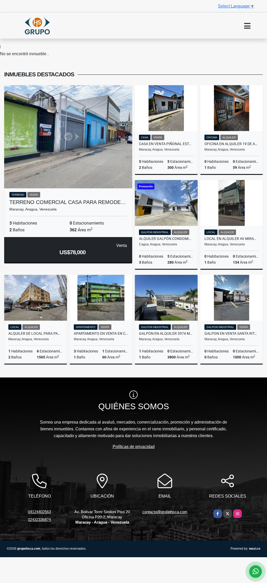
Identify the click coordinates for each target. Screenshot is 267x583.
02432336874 (39, 519)
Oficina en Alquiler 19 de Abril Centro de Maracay (231, 144)
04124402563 (39, 512)
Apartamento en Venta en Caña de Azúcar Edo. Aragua (101, 333)
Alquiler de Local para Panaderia (35, 333)
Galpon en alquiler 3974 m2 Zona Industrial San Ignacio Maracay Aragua (166, 333)
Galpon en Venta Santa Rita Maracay (231, 333)
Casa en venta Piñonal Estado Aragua (166, 144)
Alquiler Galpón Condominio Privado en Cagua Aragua (166, 239)
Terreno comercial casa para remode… (67, 202)
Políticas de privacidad (134, 446)
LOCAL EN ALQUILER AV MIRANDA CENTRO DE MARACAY (231, 239)
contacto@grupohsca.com (164, 512)
